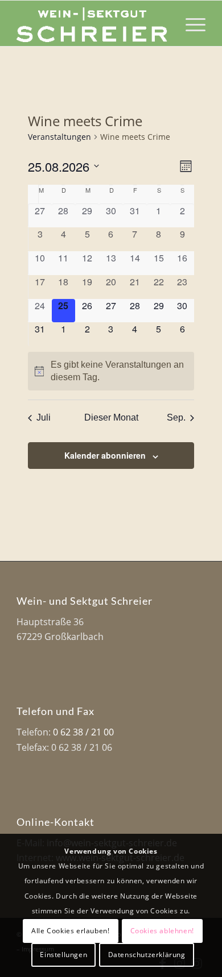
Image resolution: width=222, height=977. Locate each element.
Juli (43, 417)
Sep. (176, 417)
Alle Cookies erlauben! (70, 931)
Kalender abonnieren (105, 455)
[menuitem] (189, 23)
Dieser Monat (111, 417)
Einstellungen (63, 954)
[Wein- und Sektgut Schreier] (92, 23)
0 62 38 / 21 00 (83, 732)
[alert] (111, 371)
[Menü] (189, 23)
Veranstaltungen (59, 136)
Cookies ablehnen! (162, 931)
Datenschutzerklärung (147, 954)
